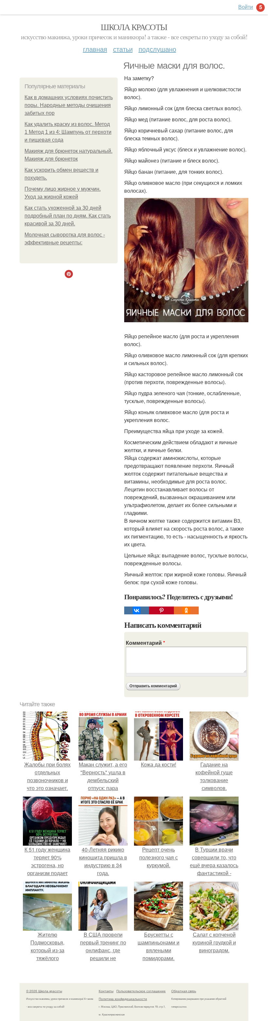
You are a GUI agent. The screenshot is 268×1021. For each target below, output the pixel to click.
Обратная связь (183, 991)
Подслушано (157, 49)
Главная (95, 49)
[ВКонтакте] (136, 610)
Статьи (123, 49)
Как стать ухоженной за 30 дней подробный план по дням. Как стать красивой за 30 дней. (68, 215)
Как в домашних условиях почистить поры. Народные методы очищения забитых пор (69, 105)
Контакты (106, 991)
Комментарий (145, 642)
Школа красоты (134, 26)
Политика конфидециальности (123, 998)
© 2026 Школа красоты (44, 991)
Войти (245, 6)
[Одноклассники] (186, 610)
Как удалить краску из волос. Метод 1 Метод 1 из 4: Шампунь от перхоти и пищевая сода (68, 132)
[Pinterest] (161, 610)
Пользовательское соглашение (141, 991)
